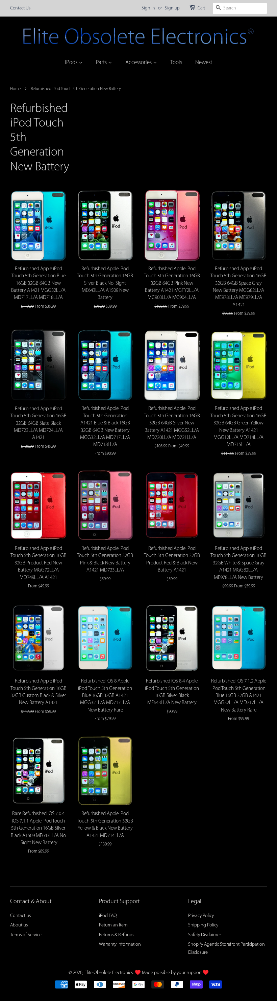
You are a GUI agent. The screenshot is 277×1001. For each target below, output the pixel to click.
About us (19, 925)
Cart (201, 8)
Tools (176, 62)
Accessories (139, 62)
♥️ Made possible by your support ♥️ (172, 972)
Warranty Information (120, 944)
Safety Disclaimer (204, 935)
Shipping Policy (203, 925)
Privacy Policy (201, 915)
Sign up (172, 8)
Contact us (20, 915)
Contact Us (20, 8)
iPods (72, 62)
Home (15, 89)
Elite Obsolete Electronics (108, 972)
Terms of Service (26, 935)
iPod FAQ (108, 915)
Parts (102, 62)
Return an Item (113, 925)
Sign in (148, 8)
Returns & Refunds (116, 935)
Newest (203, 62)
